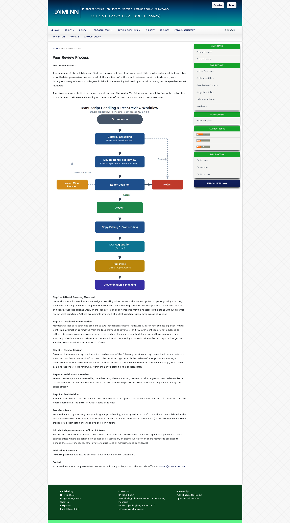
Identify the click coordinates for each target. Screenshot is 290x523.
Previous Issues (204, 52)
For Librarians (203, 174)
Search (231, 30)
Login (231, 5)
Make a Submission (217, 183)
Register (218, 5)
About (68, 30)
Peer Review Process (207, 86)
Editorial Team (102, 30)
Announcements (93, 37)
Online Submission (206, 100)
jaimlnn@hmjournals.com (172, 466)
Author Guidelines (128, 30)
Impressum (59, 37)
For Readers (202, 160)
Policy (83, 30)
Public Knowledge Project (189, 495)
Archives (164, 30)
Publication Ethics (205, 78)
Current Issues (204, 59)
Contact (74, 37)
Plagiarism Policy (205, 93)
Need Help (202, 107)
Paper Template (204, 121)
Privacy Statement (185, 30)
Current (150, 30)
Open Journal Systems (188, 499)
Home (56, 30)
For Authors (202, 167)
